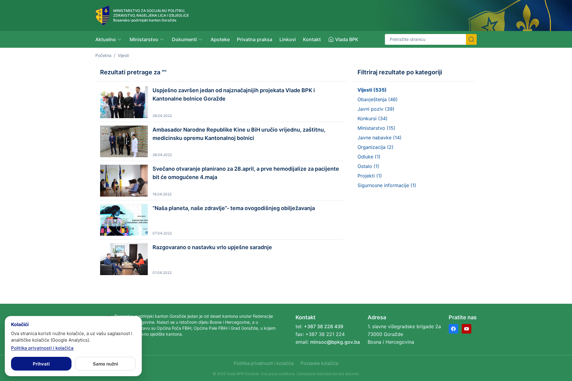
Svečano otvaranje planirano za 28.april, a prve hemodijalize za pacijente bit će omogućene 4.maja (246, 173)
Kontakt (312, 39)
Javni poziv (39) (376, 109)
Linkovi (287, 39)
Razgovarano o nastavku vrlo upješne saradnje (212, 247)
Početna (103, 55)
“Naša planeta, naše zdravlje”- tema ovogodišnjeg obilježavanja (234, 208)
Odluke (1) (369, 157)
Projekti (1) (370, 176)
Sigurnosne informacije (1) (387, 185)
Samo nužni (105, 364)
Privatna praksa (254, 39)
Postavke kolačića (319, 363)
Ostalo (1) (368, 166)
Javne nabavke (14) (380, 138)
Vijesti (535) (372, 90)
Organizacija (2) (376, 147)
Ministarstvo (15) (376, 128)
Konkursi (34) (373, 118)
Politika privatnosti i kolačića (263, 363)
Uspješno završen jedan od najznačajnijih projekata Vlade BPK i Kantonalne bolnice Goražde (234, 94)
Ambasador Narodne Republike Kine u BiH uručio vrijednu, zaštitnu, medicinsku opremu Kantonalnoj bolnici (239, 134)
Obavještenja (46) (378, 99)
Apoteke (220, 39)
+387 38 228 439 (323, 326)
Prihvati (41, 364)
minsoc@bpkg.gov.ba (335, 342)
